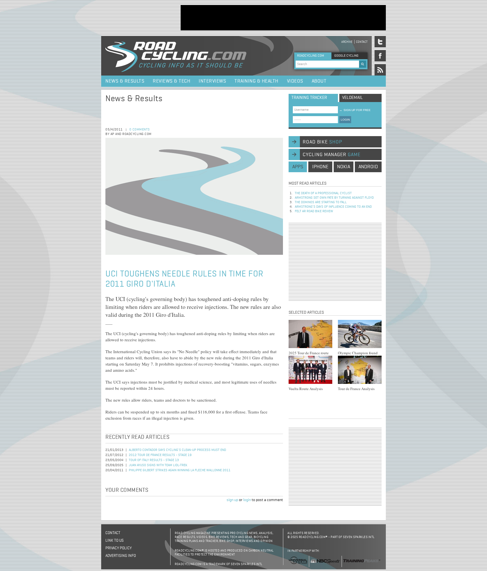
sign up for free (355, 110)
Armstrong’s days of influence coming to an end (333, 207)
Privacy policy (118, 548)
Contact (362, 41)
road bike (322, 142)
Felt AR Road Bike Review (314, 211)
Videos (295, 81)
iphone (320, 166)
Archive (347, 41)
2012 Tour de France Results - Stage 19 (160, 455)
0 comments (139, 129)
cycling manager (331, 154)
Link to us (114, 541)
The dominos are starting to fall (321, 202)
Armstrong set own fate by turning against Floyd (334, 198)
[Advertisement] (283, 17)
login (247, 500)
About (319, 81)
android (368, 166)
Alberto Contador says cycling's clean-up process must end (177, 450)
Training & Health (256, 81)
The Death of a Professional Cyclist (323, 193)
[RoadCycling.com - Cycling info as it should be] (176, 56)
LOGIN (345, 119)
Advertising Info (120, 556)
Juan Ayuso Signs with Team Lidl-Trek (158, 465)
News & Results (124, 81)
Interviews (212, 81)
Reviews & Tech (171, 81)
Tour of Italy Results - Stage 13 (154, 460)
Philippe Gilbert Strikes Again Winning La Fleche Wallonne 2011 (180, 470)
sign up (232, 500)
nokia (343, 166)
